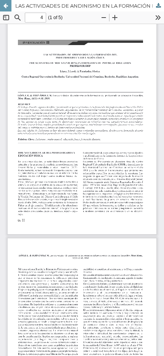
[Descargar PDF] (158, 5)
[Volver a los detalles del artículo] (5, 5)
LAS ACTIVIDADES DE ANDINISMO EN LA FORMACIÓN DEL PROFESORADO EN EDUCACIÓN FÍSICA (89, 6)
